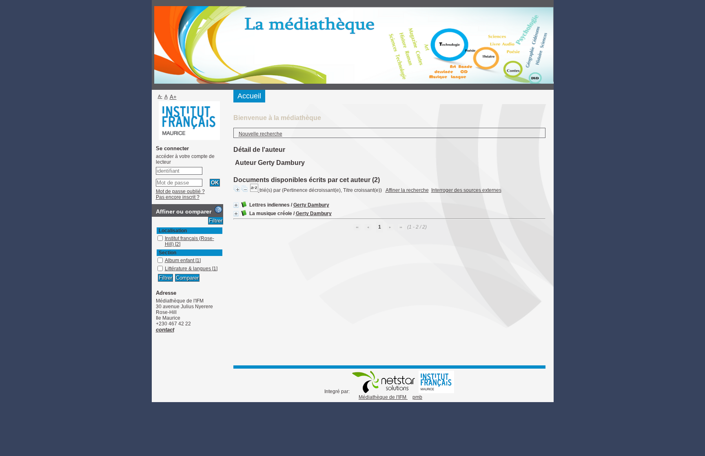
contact (165, 330)
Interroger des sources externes (466, 190)
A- (160, 96)
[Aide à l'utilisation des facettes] (218, 210)
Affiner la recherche (407, 190)
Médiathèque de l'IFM (383, 397)
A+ (173, 97)
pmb (417, 397)
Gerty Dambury (311, 205)
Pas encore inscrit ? (178, 197)
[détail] (236, 205)
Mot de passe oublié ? (180, 191)
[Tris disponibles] (254, 190)
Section (167, 253)
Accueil (249, 96)
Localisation (173, 231)
